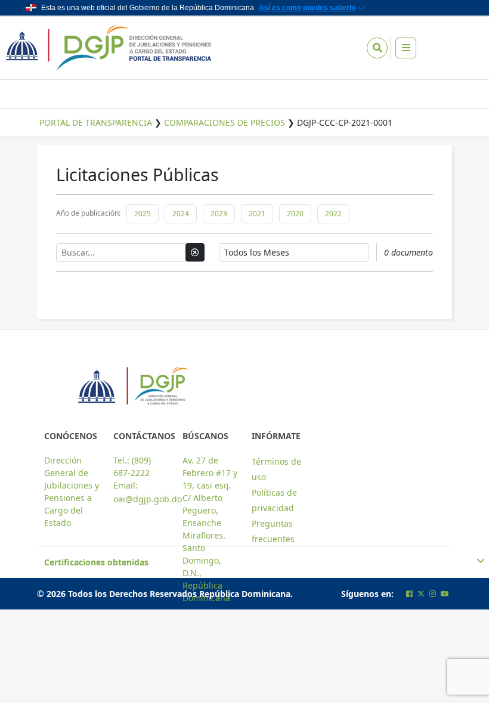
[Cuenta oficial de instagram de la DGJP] (432, 594)
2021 (257, 214)
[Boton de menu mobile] (405, 48)
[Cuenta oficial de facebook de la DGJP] (409, 594)
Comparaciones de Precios (224, 122)
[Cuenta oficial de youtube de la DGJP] (445, 594)
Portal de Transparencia (95, 122)
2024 (180, 214)
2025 (142, 214)
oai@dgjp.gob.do (147, 499)
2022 (333, 214)
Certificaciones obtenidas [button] (96, 562)
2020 (295, 214)
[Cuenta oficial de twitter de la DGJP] (421, 594)
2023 (219, 214)
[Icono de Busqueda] (377, 48)
